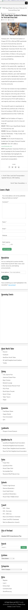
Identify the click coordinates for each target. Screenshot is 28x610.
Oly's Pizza (6, 388)
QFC (4, 420)
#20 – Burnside (7, 511)
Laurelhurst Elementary (9, 494)
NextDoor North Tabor (9, 357)
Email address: (5, 272)
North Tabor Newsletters (18, 183)
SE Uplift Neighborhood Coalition (12, 360)
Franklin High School (9, 485)
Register (5, 580)
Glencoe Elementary (8, 488)
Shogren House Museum (10, 431)
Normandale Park (8, 471)
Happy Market (7, 414)
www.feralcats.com (6, 146)
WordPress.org (7, 591)
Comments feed (7, 589)
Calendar (4, 13)
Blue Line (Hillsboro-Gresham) (11, 517)
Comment (5, 202)
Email (4, 229)
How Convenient (7, 417)
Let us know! (12, 285)
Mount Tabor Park (8, 468)
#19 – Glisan (6, 508)
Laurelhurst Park (7, 466)
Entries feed (6, 586)
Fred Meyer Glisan (8, 411)
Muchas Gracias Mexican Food (11, 386)
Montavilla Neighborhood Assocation (13, 446)
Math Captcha (6, 242)
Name (4, 222)
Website (4, 235)
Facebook (5, 355)
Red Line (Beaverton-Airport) (11, 522)
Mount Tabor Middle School (11, 497)
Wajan (4, 400)
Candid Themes (16, 606)
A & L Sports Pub (8, 375)
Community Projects (11, 13)
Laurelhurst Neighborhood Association (14, 443)
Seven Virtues (7, 394)
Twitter (5, 363)
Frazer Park (6, 463)
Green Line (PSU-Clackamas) (11, 519)
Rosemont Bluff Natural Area (11, 474)
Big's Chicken (6, 380)
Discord (5, 352)
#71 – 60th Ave (7, 514)
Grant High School (8, 491)
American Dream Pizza (9, 377)
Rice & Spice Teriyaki (8, 391)
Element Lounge (7, 383)
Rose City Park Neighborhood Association (15, 451)
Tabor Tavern (6, 397)
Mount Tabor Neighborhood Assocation (14, 448)
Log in (4, 583)
